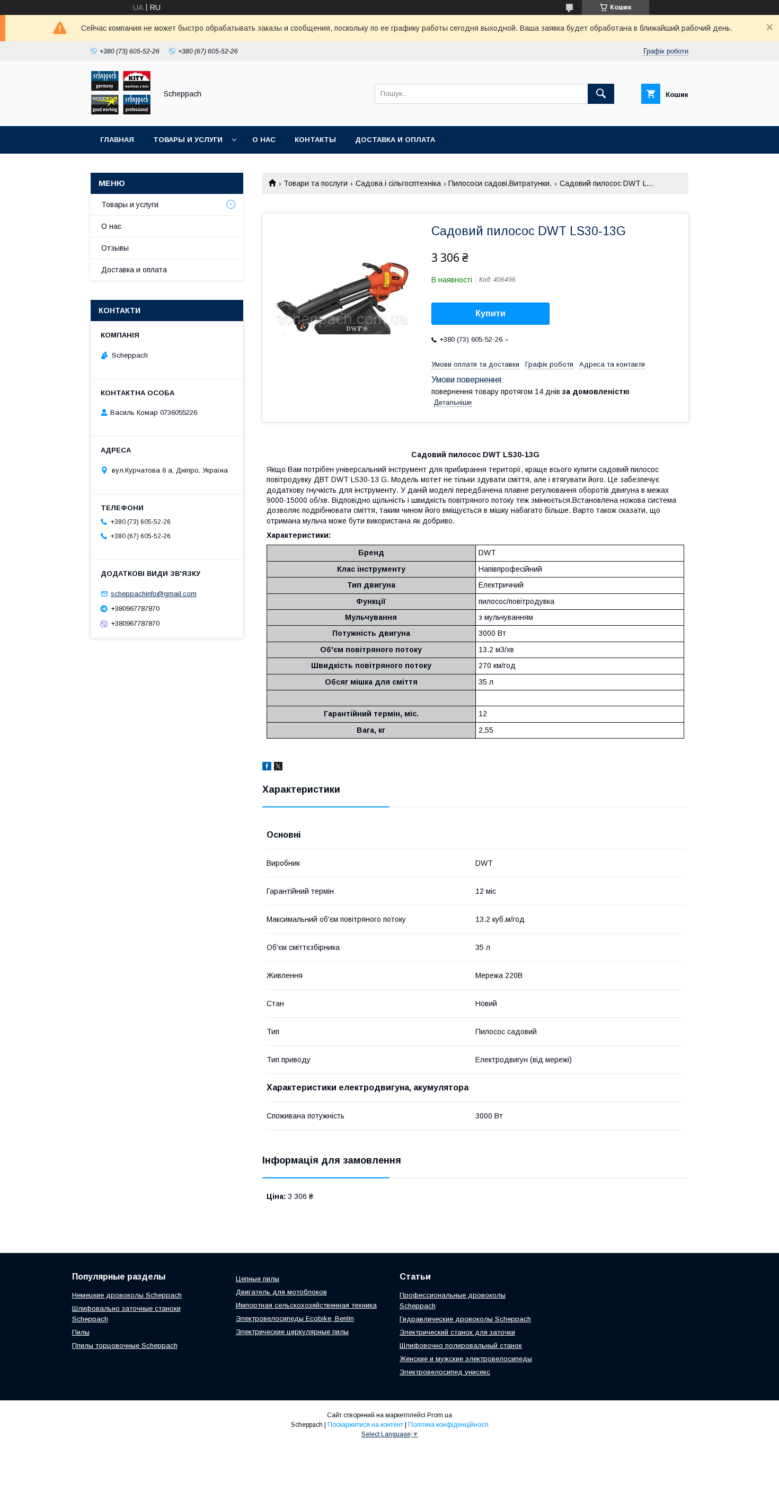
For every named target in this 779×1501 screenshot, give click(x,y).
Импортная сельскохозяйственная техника (306, 1305)
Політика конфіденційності (448, 1424)
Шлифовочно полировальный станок (461, 1345)
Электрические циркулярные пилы (292, 1332)
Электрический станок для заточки (457, 1332)
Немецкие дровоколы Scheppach (127, 1295)
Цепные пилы (257, 1279)
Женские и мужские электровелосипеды (466, 1359)
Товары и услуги (188, 140)
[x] (278, 767)
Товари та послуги (316, 183)
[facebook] (266, 767)
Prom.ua (439, 1415)
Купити (490, 313)
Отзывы (115, 248)
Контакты (315, 140)
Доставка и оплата (395, 140)
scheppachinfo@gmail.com (154, 594)
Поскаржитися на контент (365, 1424)
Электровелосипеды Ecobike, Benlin (295, 1318)
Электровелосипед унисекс (445, 1372)
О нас (264, 140)
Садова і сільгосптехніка (398, 183)
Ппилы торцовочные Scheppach (125, 1345)
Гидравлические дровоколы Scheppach (465, 1319)
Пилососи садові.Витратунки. (500, 183)
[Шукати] (601, 94)
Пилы (81, 1332)
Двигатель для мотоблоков (281, 1292)
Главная (117, 140)
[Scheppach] (121, 112)
